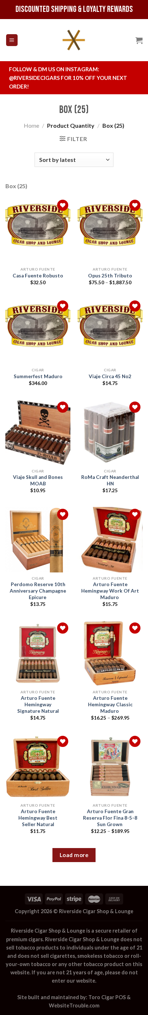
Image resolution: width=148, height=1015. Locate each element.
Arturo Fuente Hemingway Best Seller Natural (37, 817)
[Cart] (139, 40)
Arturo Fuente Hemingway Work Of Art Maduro (110, 590)
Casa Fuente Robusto (38, 275)
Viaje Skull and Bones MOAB (38, 480)
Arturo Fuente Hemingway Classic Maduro (110, 704)
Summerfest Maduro (38, 376)
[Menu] (12, 40)
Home (31, 125)
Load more (74, 855)
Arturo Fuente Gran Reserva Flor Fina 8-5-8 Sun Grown (110, 817)
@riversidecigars (34, 77)
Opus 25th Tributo (110, 275)
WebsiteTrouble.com (74, 1005)
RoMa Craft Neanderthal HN (110, 480)
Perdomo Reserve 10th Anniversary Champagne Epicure (38, 590)
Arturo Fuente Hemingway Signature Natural (38, 704)
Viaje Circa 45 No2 (110, 376)
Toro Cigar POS (107, 997)
